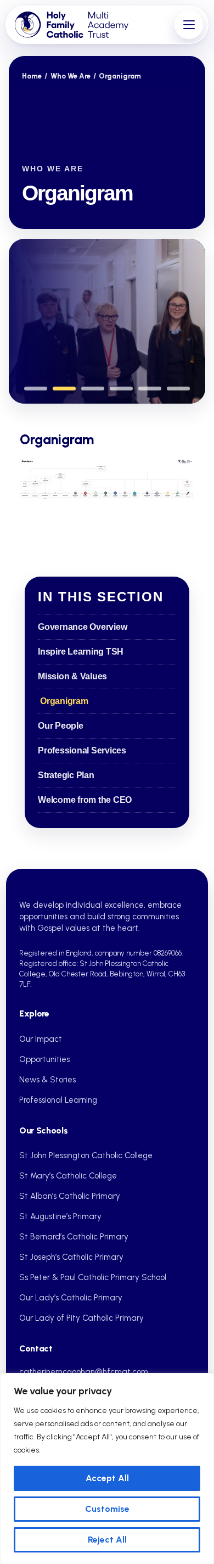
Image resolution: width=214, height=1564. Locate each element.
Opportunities (44, 1059)
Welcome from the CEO (85, 800)
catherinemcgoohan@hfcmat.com (83, 1372)
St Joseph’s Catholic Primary (71, 1257)
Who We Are (70, 76)
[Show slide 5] (149, 388)
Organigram (64, 701)
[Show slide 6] (178, 388)
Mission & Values (72, 676)
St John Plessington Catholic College (86, 1155)
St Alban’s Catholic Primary (69, 1196)
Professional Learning (58, 1100)
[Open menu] (188, 24)
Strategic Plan (66, 775)
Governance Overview (82, 627)
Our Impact (40, 1039)
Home (32, 76)
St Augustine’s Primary (60, 1216)
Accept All (107, 1478)
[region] (107, 1468)
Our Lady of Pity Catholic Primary (81, 1318)
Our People (60, 725)
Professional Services (82, 750)
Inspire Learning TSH (80, 651)
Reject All (107, 1539)
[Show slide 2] (64, 388)
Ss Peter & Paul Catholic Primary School (92, 1277)
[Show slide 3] (92, 388)
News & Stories (47, 1080)
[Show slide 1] (35, 388)
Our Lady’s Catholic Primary (70, 1298)
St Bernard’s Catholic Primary (73, 1237)
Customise (107, 1509)
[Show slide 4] (121, 388)
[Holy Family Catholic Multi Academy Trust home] (92, 24)
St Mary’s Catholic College (68, 1176)
